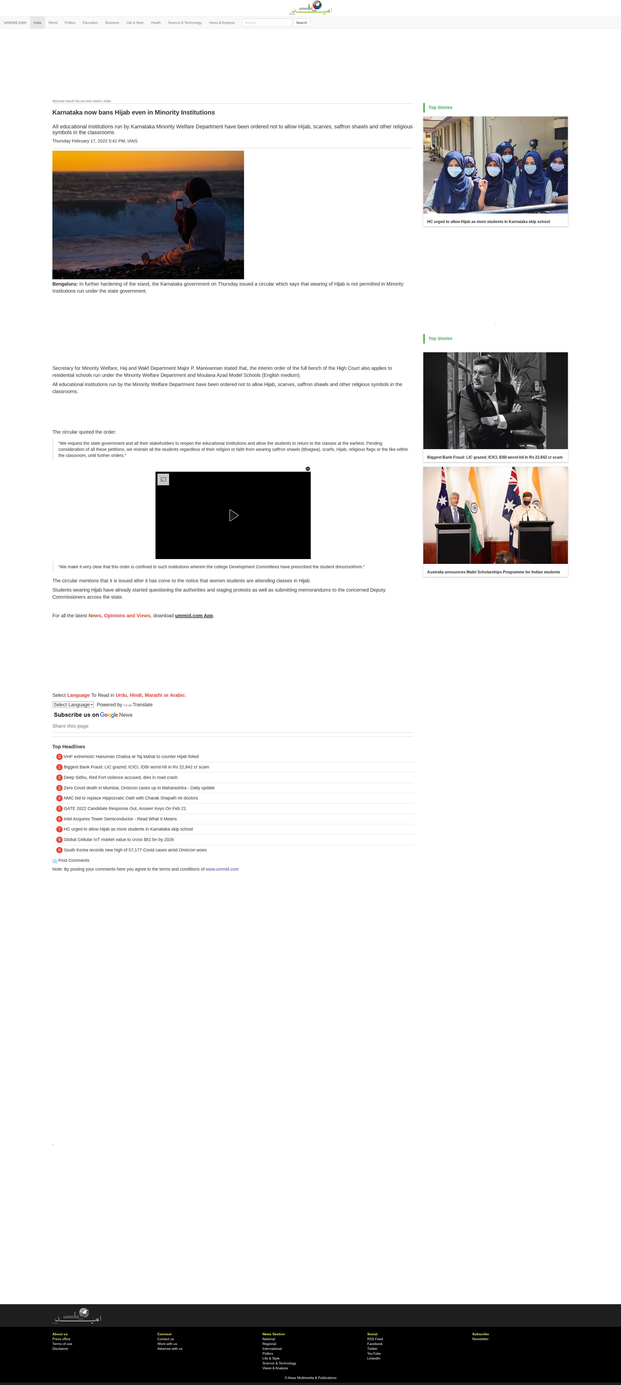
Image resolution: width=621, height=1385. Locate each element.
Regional (269, 1344)
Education (90, 23)
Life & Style (135, 23)
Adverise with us (169, 1349)
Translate (143, 704)
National (268, 1339)
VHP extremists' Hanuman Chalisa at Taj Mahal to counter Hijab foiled (131, 756)
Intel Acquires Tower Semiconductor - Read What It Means (120, 818)
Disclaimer (60, 1349)
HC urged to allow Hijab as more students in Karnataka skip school (128, 829)
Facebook (375, 1344)
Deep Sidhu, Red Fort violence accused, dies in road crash (121, 777)
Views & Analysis (222, 23)
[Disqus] (233, 942)
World (53, 23)
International (272, 1349)
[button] (308, 469)
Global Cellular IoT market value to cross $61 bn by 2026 (119, 839)
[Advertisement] (310, 65)
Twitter (372, 1349)
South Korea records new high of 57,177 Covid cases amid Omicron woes (135, 850)
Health (156, 23)
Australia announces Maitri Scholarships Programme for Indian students (493, 572)
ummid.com (15, 22)
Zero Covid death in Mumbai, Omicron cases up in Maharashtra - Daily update (139, 787)
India (37, 23)
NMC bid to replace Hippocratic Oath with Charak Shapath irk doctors (131, 798)
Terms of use (62, 1344)
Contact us (165, 1339)
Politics (70, 23)
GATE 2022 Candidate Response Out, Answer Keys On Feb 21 (125, 808)
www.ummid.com (222, 869)
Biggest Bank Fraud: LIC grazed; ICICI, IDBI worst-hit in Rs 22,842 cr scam (136, 767)
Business (112, 23)
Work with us (167, 1344)
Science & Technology (185, 23)
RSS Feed (375, 1339)
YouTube (374, 1353)
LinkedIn (373, 1358)
